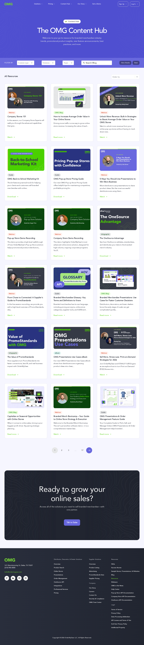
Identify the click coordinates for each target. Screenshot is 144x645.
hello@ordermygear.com (13, 572)
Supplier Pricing (94, 578)
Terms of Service (116, 610)
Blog (112, 575)
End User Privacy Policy (119, 624)
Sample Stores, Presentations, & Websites (125, 571)
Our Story (81, 4)
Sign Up (121, 4)
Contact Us (93, 595)
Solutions (37, 4)
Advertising (93, 571)
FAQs (113, 564)
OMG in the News (117, 586)
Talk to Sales (72, 522)
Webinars (114, 582)
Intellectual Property (118, 628)
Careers (91, 592)
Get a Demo (96, 4)
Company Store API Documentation (123, 596)
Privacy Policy (115, 613)
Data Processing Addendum (120, 617)
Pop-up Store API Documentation (122, 593)
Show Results (125, 63)
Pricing (50, 4)
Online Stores (58, 571)
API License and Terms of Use (121, 620)
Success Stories (116, 568)
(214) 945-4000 (9, 568)
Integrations (58, 586)
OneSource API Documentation (121, 600)
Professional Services (61, 589)
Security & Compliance (96, 599)
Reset (136, 63)
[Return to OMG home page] (8, 5)
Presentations (58, 575)
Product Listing (94, 568)
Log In (133, 4)
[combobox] (23, 63)
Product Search (59, 568)
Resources (114, 578)
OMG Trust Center (95, 602)
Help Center (115, 589)
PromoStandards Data (96, 575)
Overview (57, 564)
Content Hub (65, 4)
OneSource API (59, 582)
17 (82, 450)
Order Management (60, 578)
